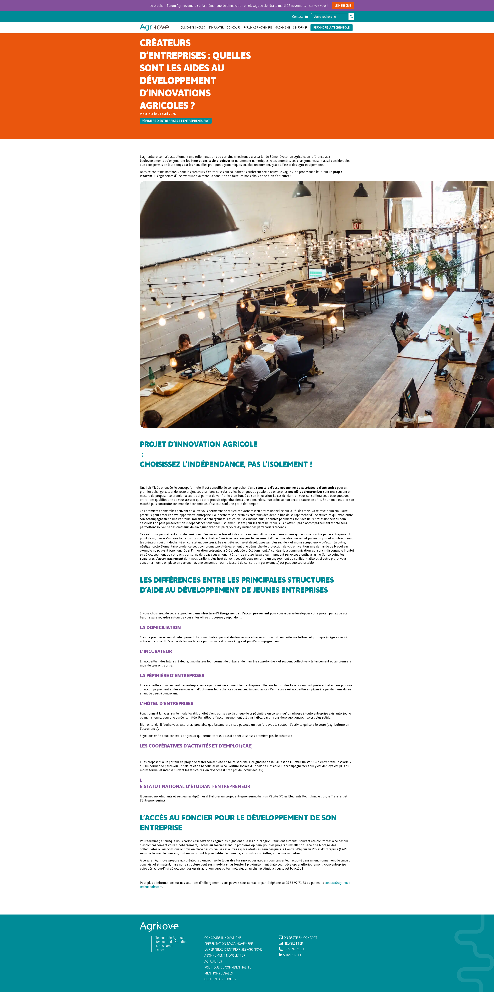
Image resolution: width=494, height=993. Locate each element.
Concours (234, 27)
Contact (297, 16)
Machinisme (282, 27)
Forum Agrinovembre (258, 27)
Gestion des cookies (220, 979)
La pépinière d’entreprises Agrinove (233, 949)
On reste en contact (300, 937)
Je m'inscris (343, 5)
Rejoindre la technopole (331, 27)
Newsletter (293, 943)
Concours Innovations (222, 937)
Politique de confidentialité (227, 967)
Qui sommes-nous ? (193, 27)
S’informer (300, 27)
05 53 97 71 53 (294, 949)
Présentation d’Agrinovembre (228, 943)
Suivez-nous (292, 955)
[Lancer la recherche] (351, 16)
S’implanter (216, 27)
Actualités (213, 961)
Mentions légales (218, 973)
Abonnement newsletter (224, 955)
